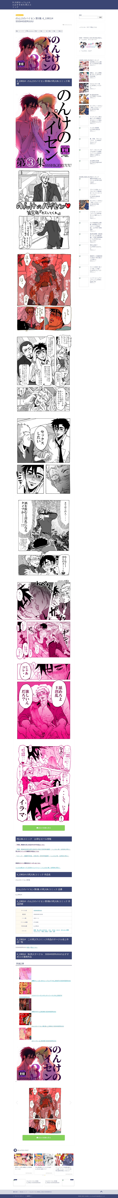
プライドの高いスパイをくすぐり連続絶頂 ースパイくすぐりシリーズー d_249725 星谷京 (96, 193)
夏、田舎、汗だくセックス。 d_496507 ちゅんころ (96, 140)
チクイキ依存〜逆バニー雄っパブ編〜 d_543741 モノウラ (96, 268)
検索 (80, 15)
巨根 (50, 931)
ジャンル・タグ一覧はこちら (88, 27)
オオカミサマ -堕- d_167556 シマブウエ (95, 85)
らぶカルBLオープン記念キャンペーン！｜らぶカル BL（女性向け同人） (38, 867)
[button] (17, 1102)
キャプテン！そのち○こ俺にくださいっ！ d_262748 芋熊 (96, 107)
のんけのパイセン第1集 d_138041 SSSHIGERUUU (47, 1026)
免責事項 (29, 1196)
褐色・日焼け (45, 931)
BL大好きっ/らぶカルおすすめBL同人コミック (21, 4)
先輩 (54, 931)
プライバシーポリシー (19, 1196)
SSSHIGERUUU (31, 31)
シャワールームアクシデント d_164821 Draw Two (96, 279)
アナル (37, 31)
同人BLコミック (19, 15)
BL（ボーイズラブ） (21, 31)
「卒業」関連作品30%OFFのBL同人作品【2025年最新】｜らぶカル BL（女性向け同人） (43, 849)
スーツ (56, 31)
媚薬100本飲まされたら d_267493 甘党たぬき (96, 180)
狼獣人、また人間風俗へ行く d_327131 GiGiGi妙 (96, 74)
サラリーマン (37, 931)
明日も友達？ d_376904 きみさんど (95, 246)
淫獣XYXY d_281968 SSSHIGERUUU (43, 1011)
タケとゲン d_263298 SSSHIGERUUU (43, 1041)
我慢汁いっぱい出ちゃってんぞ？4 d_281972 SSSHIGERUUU (51, 980)
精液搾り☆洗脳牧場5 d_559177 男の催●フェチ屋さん (96, 257)
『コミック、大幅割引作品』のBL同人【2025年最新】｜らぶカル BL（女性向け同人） (42, 856)
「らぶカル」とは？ (86, 50)
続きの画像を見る (44, 828)
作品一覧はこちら (32, 947)
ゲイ (51, 31)
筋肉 (61, 31)
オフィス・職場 (45, 31)
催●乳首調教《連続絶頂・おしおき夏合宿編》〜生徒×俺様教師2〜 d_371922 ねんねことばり (96, 237)
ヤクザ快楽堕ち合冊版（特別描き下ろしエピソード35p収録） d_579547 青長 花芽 (96, 226)
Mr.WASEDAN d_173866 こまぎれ (95, 95)
